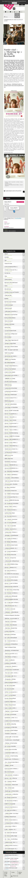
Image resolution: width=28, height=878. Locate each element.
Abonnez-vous (15, 876)
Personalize (14, 2)
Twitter (12, 11)
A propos (13, 872)
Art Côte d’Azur (5, 874)
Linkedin (21, 11)
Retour (6, 17)
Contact (5, 876)
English (22, 6)
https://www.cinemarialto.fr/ (9, 227)
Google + (17, 11)
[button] (14, 211)
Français (22, 4)
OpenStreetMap (18, 218)
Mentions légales (20, 872)
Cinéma (22, 23)
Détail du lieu (6, 204)
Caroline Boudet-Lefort (10, 191)
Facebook (7, 11)
